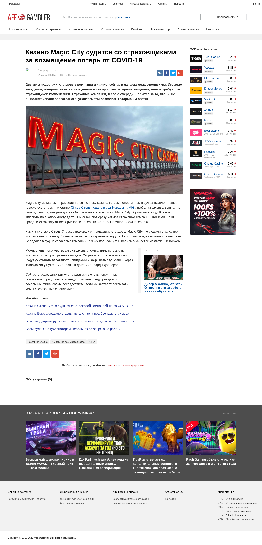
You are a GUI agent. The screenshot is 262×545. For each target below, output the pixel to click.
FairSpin (209, 151)
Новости (179, 3)
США (92, 341)
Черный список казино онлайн (129, 503)
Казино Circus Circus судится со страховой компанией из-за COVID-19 (79, 306)
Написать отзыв (227, 17)
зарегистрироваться (133, 365)
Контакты (170, 499)
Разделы (14, 3)
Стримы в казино (112, 29)
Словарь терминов (48, 29)
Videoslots (123, 17)
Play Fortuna (212, 78)
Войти (256, 3)
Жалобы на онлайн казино (241, 519)
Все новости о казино (226, 413)
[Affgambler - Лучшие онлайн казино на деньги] (28, 17)
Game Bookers (213, 174)
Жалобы (118, 3)
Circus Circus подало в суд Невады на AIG (103, 207)
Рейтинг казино (97, 3)
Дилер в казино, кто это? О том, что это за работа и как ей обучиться (163, 287)
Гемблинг (137, 29)
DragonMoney (213, 88)
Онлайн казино (234, 499)
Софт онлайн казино (72, 503)
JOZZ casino (212, 141)
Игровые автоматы (140, 3)
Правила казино (188, 29)
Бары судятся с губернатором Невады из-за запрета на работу (73, 329)
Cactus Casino (213, 163)
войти (111, 365)
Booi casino (211, 130)
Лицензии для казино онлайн (77, 499)
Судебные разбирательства (68, 341)
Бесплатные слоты (237, 507)
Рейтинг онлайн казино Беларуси (27, 499)
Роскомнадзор (160, 29)
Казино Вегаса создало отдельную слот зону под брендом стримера (77, 313)
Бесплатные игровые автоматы (130, 499)
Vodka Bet (210, 99)
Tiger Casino (212, 56)
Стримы (162, 3)
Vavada (209, 67)
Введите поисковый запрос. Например (99, 17)
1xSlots (209, 109)
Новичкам (212, 29)
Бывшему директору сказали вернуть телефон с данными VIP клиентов (80, 321)
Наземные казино (37, 341)
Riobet (208, 120)
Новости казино (18, 29)
